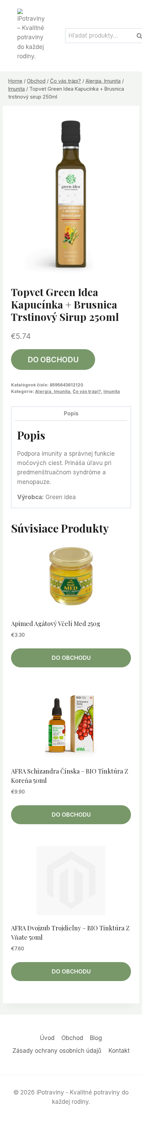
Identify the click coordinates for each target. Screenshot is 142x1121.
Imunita (111, 391)
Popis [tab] (71, 413)
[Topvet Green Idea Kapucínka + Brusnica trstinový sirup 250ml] (71, 194)
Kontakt (119, 1050)
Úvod (47, 1037)
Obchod (72, 1037)
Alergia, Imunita (52, 391)
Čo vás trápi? (87, 391)
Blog (96, 1037)
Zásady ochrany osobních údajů (56, 1050)
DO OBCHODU (53, 359)
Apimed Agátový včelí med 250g (55, 623)
